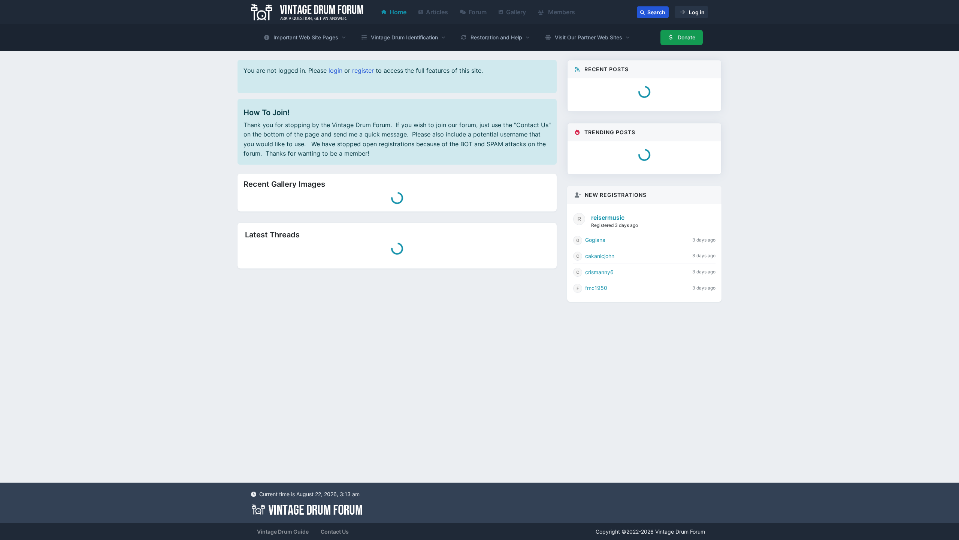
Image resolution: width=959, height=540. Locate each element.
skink (605, 192)
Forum (478, 12)
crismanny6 (599, 299)
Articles (437, 12)
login (335, 70)
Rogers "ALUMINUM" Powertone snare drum (648, 158)
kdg (604, 170)
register (363, 70)
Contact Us (335, 531)
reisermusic (607, 245)
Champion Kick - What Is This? (637, 184)
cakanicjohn (599, 283)
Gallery (516, 12)
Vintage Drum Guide (283, 531)
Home (398, 12)
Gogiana (595, 267)
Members (561, 12)
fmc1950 (596, 315)
